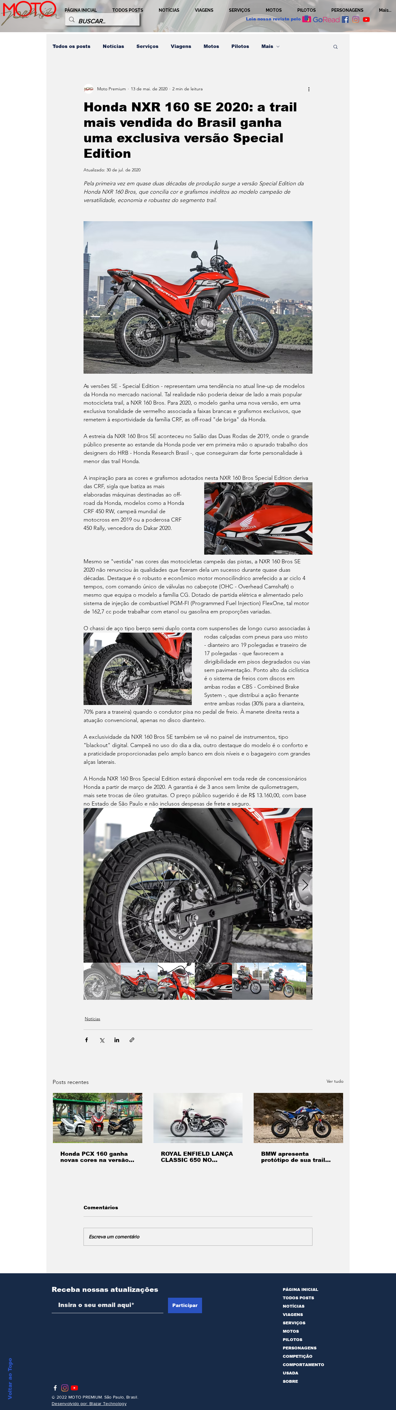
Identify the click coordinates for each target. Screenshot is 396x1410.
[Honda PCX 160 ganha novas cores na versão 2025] (97, 1118)
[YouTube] (366, 19)
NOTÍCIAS (293, 1306)
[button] (335, 46)
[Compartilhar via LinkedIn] (117, 1040)
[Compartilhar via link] (132, 1040)
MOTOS (291, 1331)
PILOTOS (292, 1339)
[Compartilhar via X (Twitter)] (102, 1040)
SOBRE (290, 1381)
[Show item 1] (102, 981)
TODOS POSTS (298, 1298)
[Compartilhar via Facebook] (86, 1040)
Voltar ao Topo (10, 1378)
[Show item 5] (250, 981)
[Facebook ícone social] (345, 19)
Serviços (147, 46)
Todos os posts (71, 46)
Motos (211, 46)
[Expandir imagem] (198, 885)
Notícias (113, 46)
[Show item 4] (213, 981)
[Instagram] (355, 19)
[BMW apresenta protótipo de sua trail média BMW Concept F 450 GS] (298, 1118)
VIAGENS (293, 1314)
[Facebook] (55, 1387)
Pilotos (240, 46)
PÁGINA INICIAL (300, 1289)
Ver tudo (335, 1081)
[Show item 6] (287, 981)
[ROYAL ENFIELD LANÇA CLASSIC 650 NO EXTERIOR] (198, 1118)
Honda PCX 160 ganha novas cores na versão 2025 (94, 1157)
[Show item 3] (176, 981)
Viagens (181, 46)
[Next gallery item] (305, 885)
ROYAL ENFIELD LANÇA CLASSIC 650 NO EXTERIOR (197, 1157)
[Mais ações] (308, 88)
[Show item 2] (139, 981)
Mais (267, 46)
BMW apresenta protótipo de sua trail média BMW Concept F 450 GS (295, 1157)
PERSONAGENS (299, 1348)
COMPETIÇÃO (297, 1356)
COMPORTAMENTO (303, 1364)
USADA (290, 1373)
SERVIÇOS (294, 1323)
